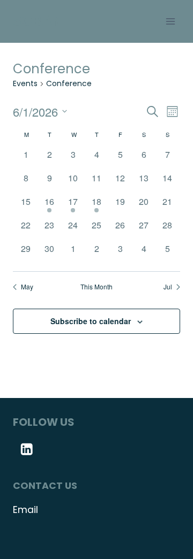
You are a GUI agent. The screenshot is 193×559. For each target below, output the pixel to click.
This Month (96, 286)
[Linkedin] (26, 449)
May (27, 286)
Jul (168, 286)
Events (25, 84)
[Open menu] (170, 21)
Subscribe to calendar (90, 321)
